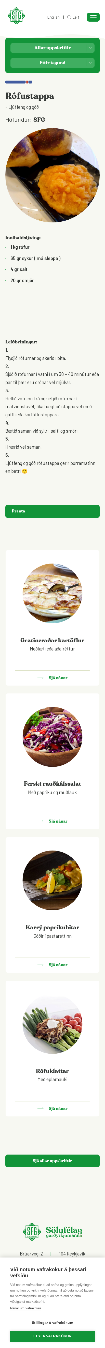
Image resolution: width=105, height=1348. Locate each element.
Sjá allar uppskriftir (52, 1161)
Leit (75, 17)
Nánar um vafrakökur (25, 1308)
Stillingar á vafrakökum (52, 1323)
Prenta (18, 511)
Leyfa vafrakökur (52, 1336)
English (53, 17)
